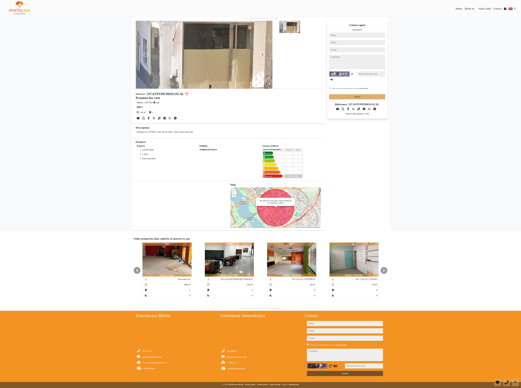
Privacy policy (250, 384)
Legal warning (275, 384)
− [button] (234, 195)
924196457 (357, 30)
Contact (497, 8)
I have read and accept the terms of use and (350, 88)
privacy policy (363, 88)
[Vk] (164, 118)
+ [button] (234, 191)
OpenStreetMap (306, 227)
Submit (357, 97)
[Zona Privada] (505, 8)
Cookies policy (263, 384)
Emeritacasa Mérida (236, 384)
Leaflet (296, 227)
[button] (137, 270)
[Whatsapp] (170, 118)
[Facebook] (149, 118)
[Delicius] (159, 118)
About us (469, 8)
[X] (154, 118)
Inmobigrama (294, 384)
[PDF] (144, 118)
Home (459, 8)
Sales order (485, 8)
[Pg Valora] (476, 6)
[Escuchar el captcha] (331, 79)
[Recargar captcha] (352, 74)
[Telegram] (175, 118)
